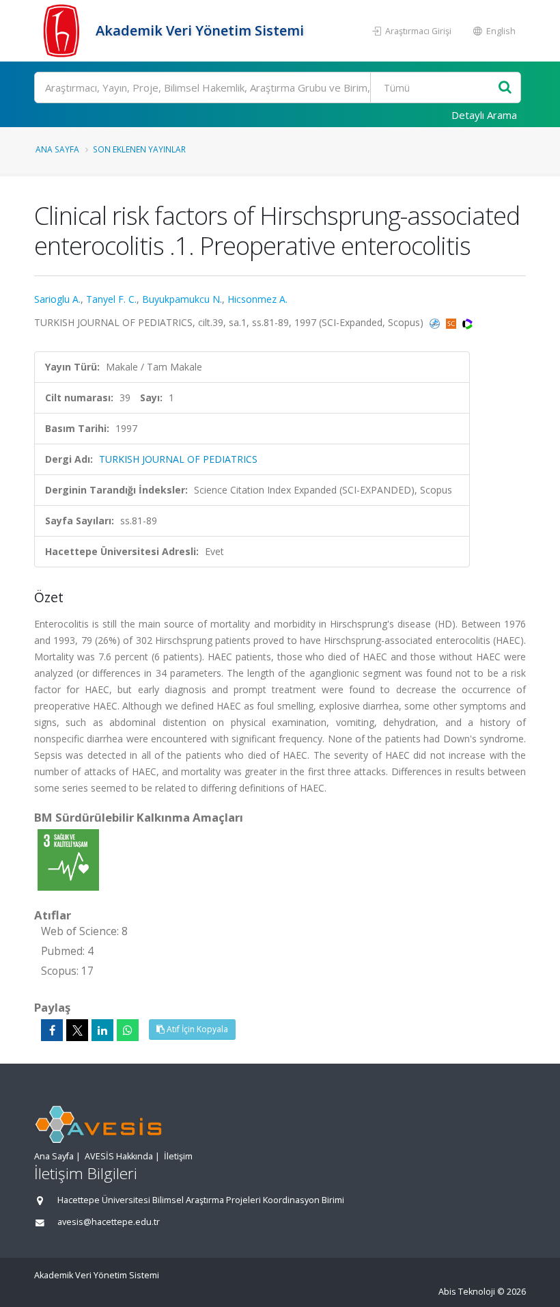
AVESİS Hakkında (119, 1156)
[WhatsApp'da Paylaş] (128, 1030)
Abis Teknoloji (466, 1291)
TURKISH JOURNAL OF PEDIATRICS (178, 459)
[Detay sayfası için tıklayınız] (68, 858)
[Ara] (505, 87)
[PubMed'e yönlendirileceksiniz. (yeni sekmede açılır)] (436, 322)
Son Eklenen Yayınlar (139, 149)
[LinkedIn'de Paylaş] (102, 1030)
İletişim (178, 1156)
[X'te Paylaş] (77, 1030)
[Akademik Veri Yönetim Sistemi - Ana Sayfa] (63, 31)
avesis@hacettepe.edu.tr (108, 1222)
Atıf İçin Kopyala (196, 1029)
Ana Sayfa (57, 149)
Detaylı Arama (484, 115)
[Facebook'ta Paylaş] (52, 1030)
